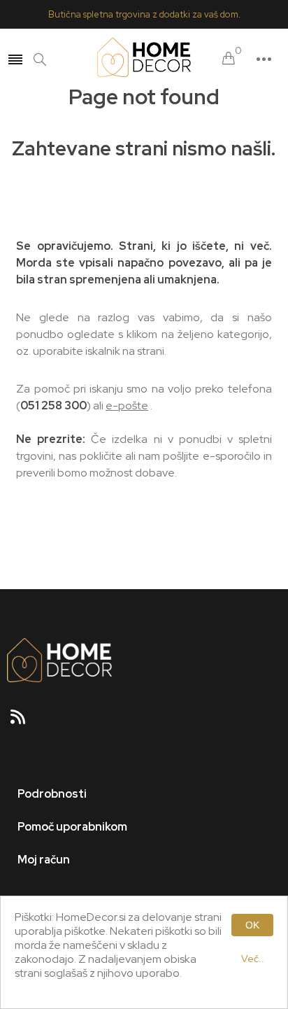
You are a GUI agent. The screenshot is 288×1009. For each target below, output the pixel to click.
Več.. (252, 958)
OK (252, 925)
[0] (228, 59)
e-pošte (127, 405)
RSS (23, 721)
